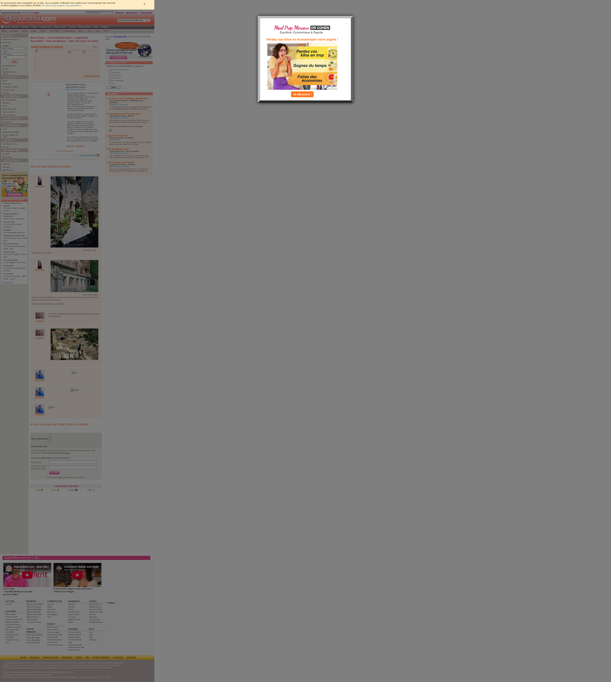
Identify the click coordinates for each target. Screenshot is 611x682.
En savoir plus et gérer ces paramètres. (62, 5)
